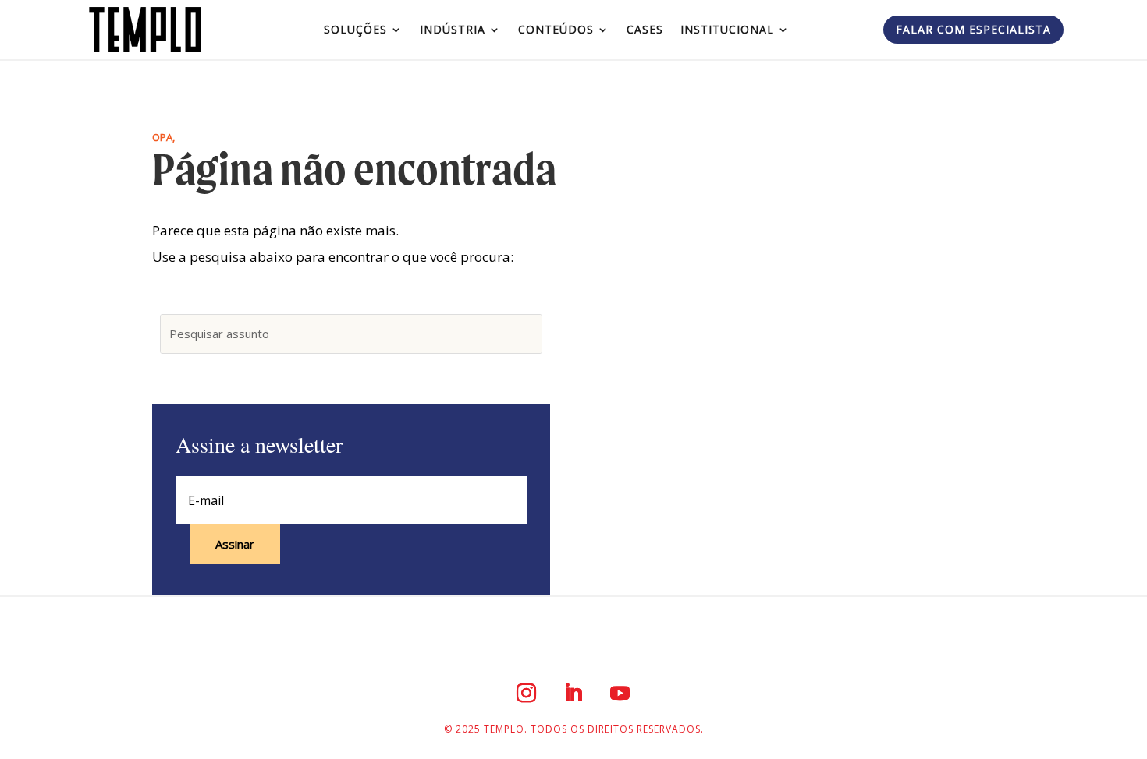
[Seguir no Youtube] (620, 692)
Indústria (452, 29)
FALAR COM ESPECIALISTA (973, 29)
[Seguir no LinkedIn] (573, 692)
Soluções (355, 29)
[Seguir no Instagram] (526, 692)
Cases (645, 29)
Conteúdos (556, 29)
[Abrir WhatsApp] (1108, 719)
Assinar (234, 544)
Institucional (727, 29)
